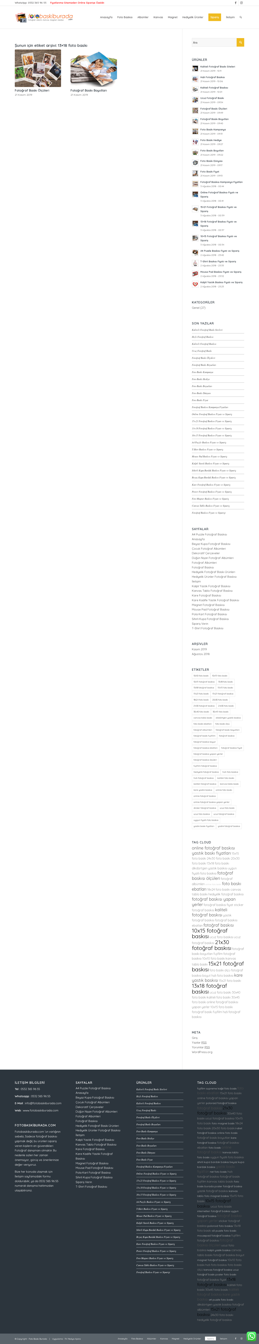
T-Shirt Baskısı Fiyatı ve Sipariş (207, 449)
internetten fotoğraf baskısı (213, 1211)
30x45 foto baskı (220, 711)
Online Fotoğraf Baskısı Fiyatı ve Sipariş (212, 414)
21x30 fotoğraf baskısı (204, 706)
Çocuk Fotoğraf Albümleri (209, 548)
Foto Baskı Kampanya (202, 372)
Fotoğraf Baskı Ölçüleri (32, 90)
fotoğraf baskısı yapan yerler (208, 754)
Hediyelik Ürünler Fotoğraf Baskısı (214, 576)
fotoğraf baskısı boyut (205, 742)
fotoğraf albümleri (203, 730)
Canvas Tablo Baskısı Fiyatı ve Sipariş (211, 505)
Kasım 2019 (199, 649)
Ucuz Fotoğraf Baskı (202, 350)
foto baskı (215, 1147)
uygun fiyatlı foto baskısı (206, 820)
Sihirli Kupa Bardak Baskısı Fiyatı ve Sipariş (214, 470)
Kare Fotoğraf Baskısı (206, 595)
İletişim (196, 581)
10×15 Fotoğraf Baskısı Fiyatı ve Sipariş (212, 435)
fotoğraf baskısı (227, 735)
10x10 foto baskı (201, 675)
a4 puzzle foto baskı (221, 1299)
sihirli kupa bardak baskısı (213, 1162)
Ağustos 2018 (201, 654)
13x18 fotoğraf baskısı (204, 687)
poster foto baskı (225, 1274)
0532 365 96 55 (37, 2)
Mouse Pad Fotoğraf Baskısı (210, 609)
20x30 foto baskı (220, 699)
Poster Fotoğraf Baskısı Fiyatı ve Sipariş (212, 491)
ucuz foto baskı (227, 808)
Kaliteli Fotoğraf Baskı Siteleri (207, 329)
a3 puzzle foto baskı (224, 1230)
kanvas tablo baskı (229, 784)
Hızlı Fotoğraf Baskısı (202, 336)
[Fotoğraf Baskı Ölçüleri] (38, 68)
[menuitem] (106, 17)
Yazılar (199, 1042)
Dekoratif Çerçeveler (206, 553)
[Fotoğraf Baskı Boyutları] (94, 68)
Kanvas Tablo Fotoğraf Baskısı (212, 590)
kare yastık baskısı (203, 790)
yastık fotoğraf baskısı (229, 826)
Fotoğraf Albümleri (204, 562)
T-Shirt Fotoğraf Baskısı (207, 628)
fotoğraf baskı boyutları (228, 730)
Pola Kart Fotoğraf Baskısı (209, 614)
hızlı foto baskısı (230, 772)
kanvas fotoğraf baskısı (218, 1269)
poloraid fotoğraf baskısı (221, 1103)
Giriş (195, 1038)
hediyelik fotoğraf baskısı (206, 772)
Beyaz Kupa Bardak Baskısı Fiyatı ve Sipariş (214, 477)
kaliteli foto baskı (225, 778)
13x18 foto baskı (225, 681)
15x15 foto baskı (225, 687)
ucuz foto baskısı (202, 814)
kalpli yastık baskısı (219, 1250)
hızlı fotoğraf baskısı (204, 778)
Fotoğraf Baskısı (203, 567)
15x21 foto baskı (201, 693)
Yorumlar (201, 1047)
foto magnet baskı (223, 1123)
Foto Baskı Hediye (201, 379)
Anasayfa (198, 539)
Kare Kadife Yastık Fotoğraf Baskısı (215, 600)
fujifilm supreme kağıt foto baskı (217, 1088)
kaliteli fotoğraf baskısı (205, 784)
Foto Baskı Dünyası (201, 393)
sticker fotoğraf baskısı (205, 808)
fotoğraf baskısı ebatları (206, 748)
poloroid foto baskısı (220, 1225)
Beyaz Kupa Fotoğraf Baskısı (211, 544)
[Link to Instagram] (241, 3)
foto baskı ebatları (203, 724)
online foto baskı (224, 790)
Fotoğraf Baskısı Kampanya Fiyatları (210, 407)
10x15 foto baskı (219, 675)
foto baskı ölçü (222, 724)
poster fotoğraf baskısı (228, 1186)
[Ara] (240, 17)
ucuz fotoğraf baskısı (223, 814)
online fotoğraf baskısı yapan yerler (212, 802)
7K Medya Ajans (72, 1339)
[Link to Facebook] (235, 3)
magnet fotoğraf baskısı (212, 1260)
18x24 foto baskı (201, 699)
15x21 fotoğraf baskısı (222, 693)
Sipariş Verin (200, 623)
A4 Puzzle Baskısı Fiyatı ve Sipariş (209, 442)
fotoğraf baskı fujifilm (204, 735)
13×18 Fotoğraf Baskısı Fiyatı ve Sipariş (212, 428)
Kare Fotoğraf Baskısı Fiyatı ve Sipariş (211, 484)
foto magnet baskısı (216, 1195)
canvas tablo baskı (203, 717)
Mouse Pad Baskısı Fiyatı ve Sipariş (209, 456)
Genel (195, 308)
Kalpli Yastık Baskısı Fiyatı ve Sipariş (210, 463)
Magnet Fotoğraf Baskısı (208, 605)
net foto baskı (218, 1171)
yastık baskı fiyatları (204, 826)
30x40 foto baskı (201, 711)
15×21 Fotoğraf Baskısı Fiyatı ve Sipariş (212, 421)
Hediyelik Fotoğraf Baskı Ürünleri (213, 572)
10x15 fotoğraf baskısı (204, 681)
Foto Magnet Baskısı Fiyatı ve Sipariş (210, 498)
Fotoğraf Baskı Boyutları (89, 90)
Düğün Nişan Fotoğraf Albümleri (213, 558)
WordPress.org (202, 1052)
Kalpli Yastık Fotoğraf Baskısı (211, 586)
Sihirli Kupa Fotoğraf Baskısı (210, 619)
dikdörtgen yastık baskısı (228, 717)
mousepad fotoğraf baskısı (214, 1235)
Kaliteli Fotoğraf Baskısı (204, 343)
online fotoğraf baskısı (205, 796)
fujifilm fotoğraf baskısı (205, 766)
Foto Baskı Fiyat (200, 400)
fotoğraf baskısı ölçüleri (205, 760)
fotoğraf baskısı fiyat (231, 748)
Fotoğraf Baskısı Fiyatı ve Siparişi (209, 512)
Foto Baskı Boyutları (202, 386)
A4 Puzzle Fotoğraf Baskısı (209, 534)
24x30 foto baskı (226, 706)
